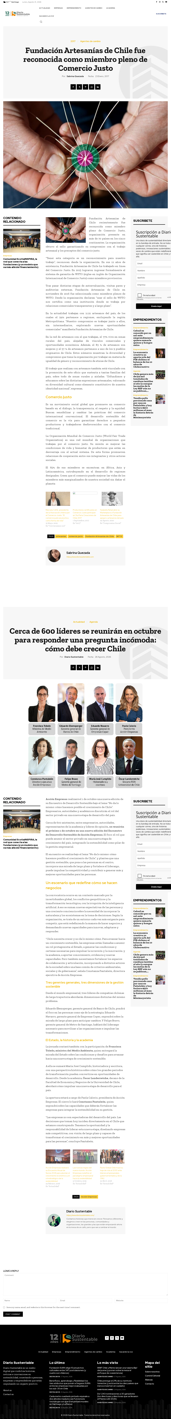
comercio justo (76, 536)
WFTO (119, 536)
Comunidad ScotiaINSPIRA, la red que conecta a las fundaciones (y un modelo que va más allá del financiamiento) (20, 263)
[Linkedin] (97, 87)
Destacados (54, 1376)
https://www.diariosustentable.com (80, 557)
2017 (73, 41)
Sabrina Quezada (75, 76)
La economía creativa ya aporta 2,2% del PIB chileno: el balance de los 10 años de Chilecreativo (142, 359)
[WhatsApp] (91, 87)
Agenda (136, 371)
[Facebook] (156, 2)
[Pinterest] (85, 87)
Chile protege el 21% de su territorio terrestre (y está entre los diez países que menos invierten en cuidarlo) (117, 1383)
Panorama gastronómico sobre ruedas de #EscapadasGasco (43, 584)
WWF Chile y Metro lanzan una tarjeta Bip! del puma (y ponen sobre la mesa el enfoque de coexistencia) (117, 1370)
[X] (163, 2)
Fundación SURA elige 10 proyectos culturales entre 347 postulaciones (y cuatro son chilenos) (67, 1370)
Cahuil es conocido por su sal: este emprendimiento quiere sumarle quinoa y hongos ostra (143, 338)
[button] (41, 21)
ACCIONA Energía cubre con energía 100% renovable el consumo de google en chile (128, 584)
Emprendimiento (140, 328)
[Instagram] (159, 2)
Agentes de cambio (90, 41)
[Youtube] (166, 2)
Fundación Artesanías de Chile (100, 536)
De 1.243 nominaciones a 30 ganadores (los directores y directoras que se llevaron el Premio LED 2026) (117, 1396)
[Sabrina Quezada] (56, 555)
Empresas (7, 256)
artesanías (61, 536)
